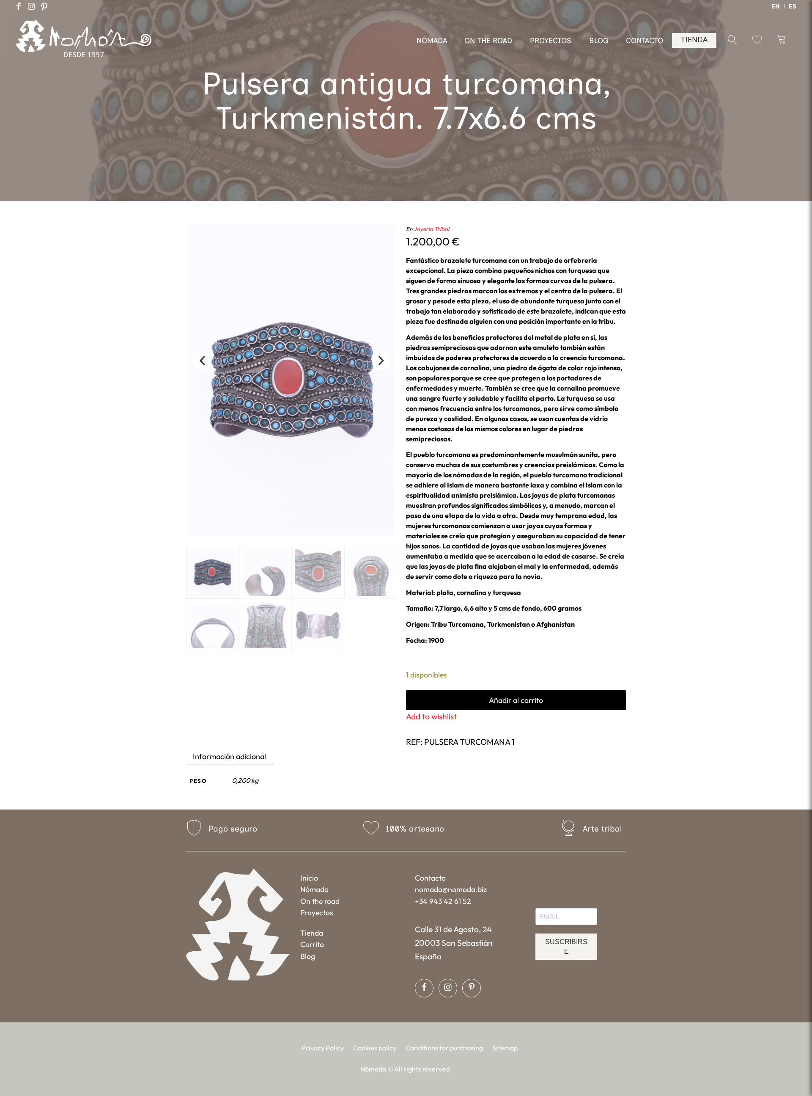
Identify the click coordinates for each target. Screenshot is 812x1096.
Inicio (309, 878)
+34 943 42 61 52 (443, 901)
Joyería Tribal (431, 229)
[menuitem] (776, 6)
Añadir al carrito (516, 700)
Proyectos (316, 912)
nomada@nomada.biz (451, 889)
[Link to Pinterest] (44, 6)
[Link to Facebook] (18, 6)
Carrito (312, 944)
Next (381, 361)
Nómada (314, 889)
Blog (307, 956)
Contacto (430, 878)
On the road (320, 901)
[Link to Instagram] (31, 6)
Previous (202, 361)
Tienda (311, 933)
